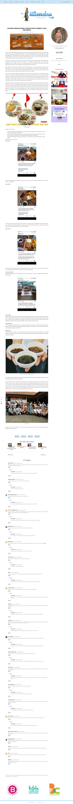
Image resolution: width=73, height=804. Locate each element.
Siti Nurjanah (11, 699)
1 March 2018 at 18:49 (18, 739)
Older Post (43, 454)
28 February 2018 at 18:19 (18, 557)
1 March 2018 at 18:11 (18, 692)
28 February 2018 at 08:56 (17, 526)
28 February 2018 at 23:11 (16, 620)
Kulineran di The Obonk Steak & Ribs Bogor (42, 447)
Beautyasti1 (10, 463)
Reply (9, 467)
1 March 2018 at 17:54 (18, 502)
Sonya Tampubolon (12, 510)
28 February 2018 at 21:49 (18, 587)
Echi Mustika (11, 587)
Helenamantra (11, 739)
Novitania (10, 667)
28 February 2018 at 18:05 (17, 541)
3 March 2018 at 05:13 (15, 759)
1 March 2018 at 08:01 (16, 667)
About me (5, 1)
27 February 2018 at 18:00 (21, 494)
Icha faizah (10, 557)
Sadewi (9, 604)
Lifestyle (11, 1)
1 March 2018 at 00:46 (17, 636)
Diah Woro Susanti (12, 494)
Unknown (10, 541)
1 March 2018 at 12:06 (17, 684)
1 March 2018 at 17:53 (18, 487)
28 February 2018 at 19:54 (14, 572)
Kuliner (38, 1)
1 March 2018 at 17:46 (16, 716)
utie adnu (13, 471)
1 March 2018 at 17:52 (18, 471)
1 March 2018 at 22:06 (15, 746)
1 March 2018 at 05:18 (19, 652)
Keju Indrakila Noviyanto (23, 447)
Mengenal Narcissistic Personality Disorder (59, 79)
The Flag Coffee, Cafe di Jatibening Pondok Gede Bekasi (11, 448)
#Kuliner (27, 26)
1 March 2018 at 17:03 (18, 699)
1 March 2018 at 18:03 (18, 612)
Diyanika (10, 620)
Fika (9, 753)
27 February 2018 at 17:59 (19, 479)
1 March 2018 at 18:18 (21, 731)
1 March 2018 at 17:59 (18, 564)
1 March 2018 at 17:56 (18, 518)
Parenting (17, 1)
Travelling (33, 1)
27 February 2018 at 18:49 (22, 510)
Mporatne (10, 526)
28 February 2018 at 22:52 (16, 604)
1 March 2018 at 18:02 (18, 595)
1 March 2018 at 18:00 (18, 580)
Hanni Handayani (12, 652)
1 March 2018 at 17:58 (18, 549)
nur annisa (10, 636)
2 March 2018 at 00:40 (14, 753)
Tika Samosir (11, 684)
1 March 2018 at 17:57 (18, 534)
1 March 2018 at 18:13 (18, 708)
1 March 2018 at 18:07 (18, 659)
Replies (10, 469)
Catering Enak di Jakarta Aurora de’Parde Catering (33, 447)
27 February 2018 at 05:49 (18, 463)
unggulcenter (11, 479)
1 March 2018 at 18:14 (18, 723)
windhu (9, 759)
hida (9, 572)
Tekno (43, 1)
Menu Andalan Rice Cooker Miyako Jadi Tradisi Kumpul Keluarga (59, 97)
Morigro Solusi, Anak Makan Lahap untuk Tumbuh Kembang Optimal (59, 114)
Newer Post (10, 454)
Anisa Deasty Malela (13, 731)
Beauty (27, 1)
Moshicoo (43, 802)
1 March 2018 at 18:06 (18, 644)
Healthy (22, 1)
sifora (9, 746)
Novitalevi (10, 716)
